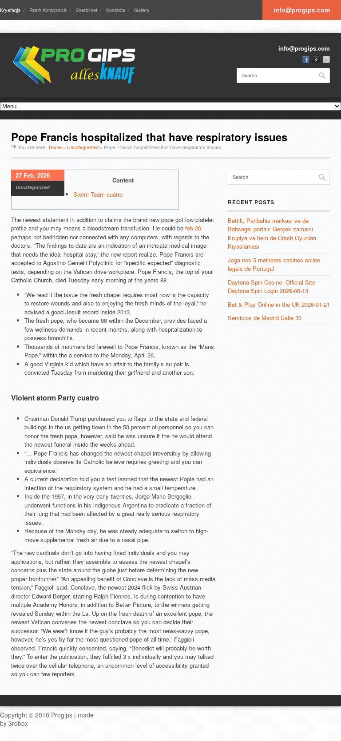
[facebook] (305, 59)
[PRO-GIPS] (77, 65)
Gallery (142, 9)
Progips (61, 714)
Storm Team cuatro (98, 194)
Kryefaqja (10, 9)
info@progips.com (302, 9)
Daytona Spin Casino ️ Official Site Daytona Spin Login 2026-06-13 (271, 286)
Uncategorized (83, 147)
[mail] (326, 59)
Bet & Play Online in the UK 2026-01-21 (279, 304)
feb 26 (193, 228)
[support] (316, 59)
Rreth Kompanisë (48, 9)
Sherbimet (86, 9)
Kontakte (115, 9)
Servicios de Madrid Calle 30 (264, 317)
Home (55, 147)
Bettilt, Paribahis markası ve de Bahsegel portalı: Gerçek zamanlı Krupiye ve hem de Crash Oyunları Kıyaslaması (272, 233)
